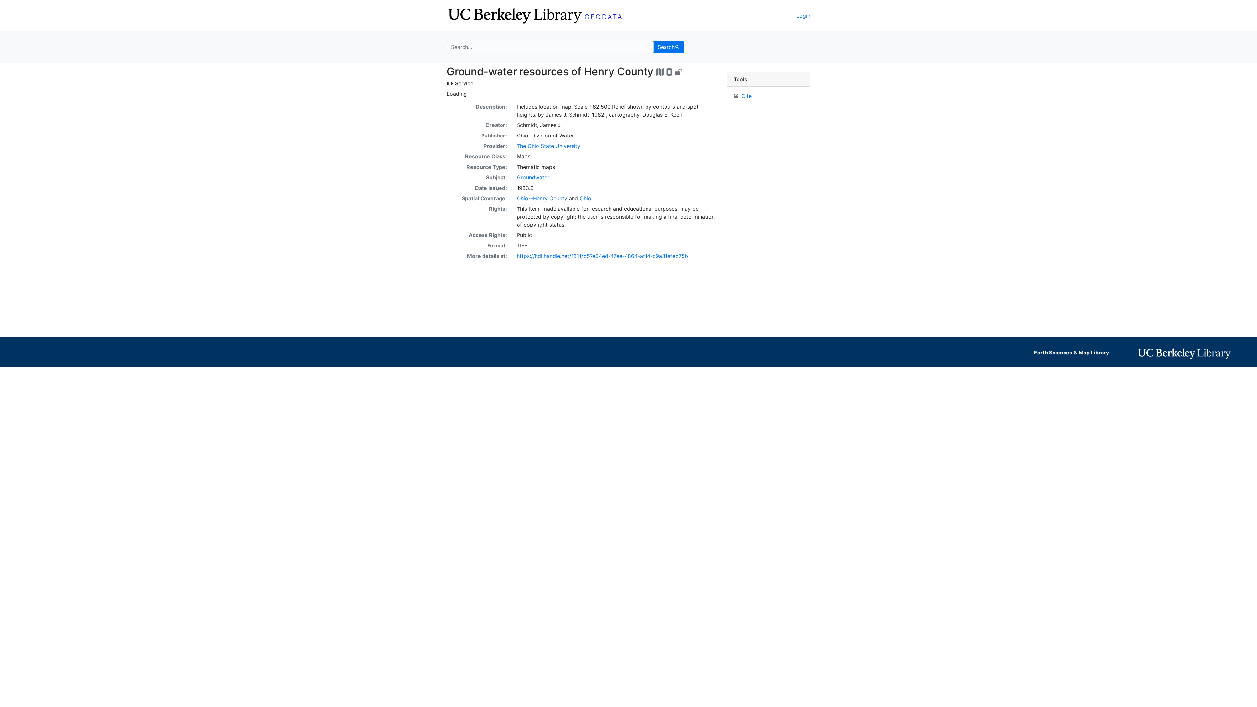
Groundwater (533, 177)
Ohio (585, 198)
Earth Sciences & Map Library (1071, 352)
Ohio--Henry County (542, 198)
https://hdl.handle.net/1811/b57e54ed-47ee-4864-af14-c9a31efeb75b (602, 256)
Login (803, 15)
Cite (746, 96)
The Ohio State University (548, 146)
